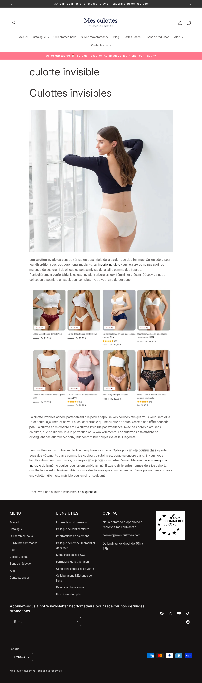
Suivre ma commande (23, 543)
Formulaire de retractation (72, 561)
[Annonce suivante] (190, 3)
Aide (13, 570)
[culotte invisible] (101, 409)
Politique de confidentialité (72, 529)
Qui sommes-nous (21, 536)
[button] (14, 23)
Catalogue (16, 529)
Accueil (14, 522)
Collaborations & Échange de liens (74, 578)
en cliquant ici (87, 492)
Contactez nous (20, 577)
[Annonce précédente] (11, 3)
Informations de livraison (71, 522)
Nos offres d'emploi (68, 594)
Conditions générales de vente (75, 568)
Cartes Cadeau (19, 556)
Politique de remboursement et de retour (75, 545)
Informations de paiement (72, 536)
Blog (12, 549)
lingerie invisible (108, 264)
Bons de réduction (21, 563)
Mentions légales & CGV (71, 554)
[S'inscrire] (76, 621)
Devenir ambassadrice (70, 587)
